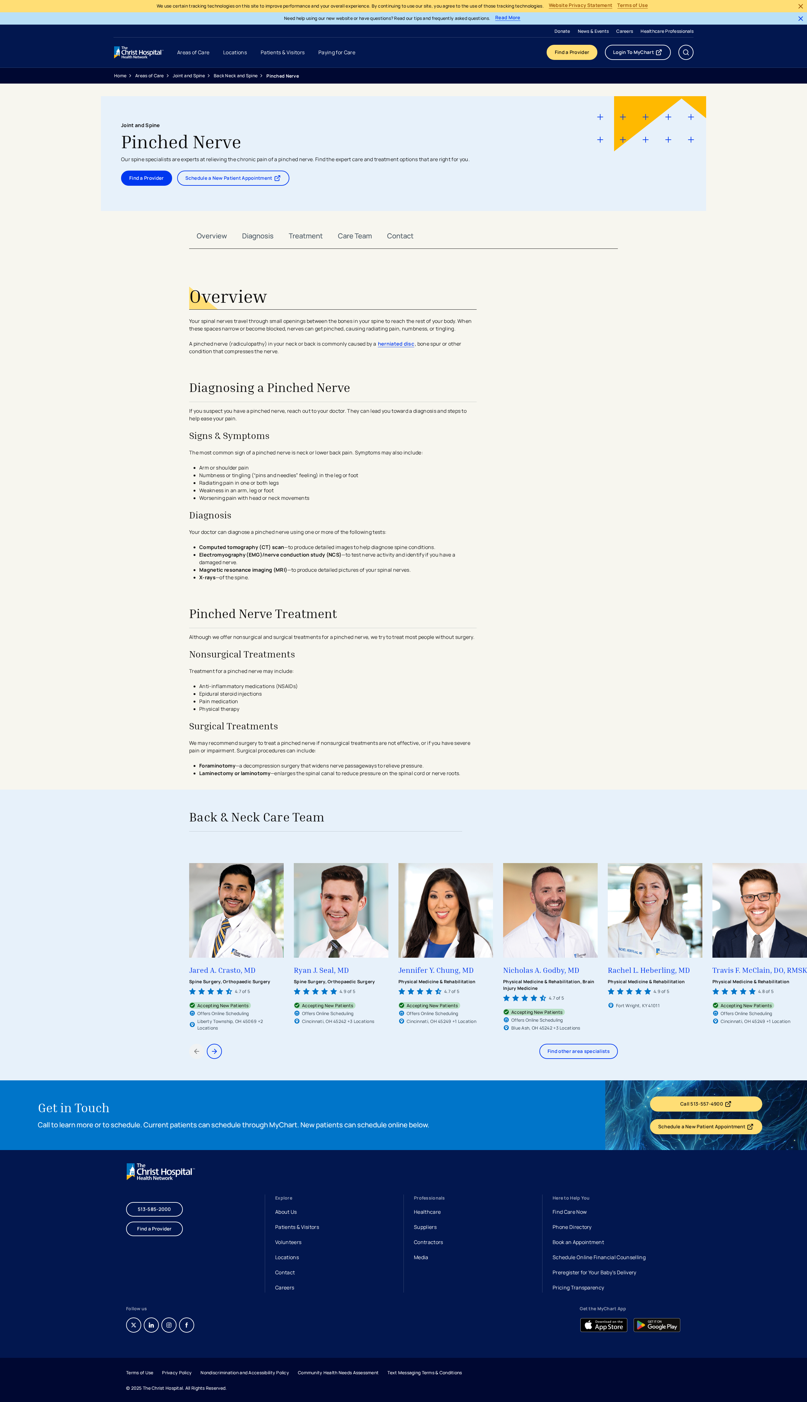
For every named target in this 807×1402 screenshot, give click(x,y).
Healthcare (427, 1211)
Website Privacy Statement (581, 6)
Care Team (355, 236)
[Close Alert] (800, 6)
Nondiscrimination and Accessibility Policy (244, 1373)
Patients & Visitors (297, 1227)
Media (421, 1257)
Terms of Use (632, 6)
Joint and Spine (189, 76)
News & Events (593, 31)
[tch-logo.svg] (139, 52)
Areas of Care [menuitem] (193, 52)
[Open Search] (686, 52)
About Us (286, 1211)
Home (120, 76)
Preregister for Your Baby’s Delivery (594, 1272)
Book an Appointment (578, 1243)
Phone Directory (572, 1227)
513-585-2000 (154, 1209)
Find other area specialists (579, 1051)
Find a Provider (572, 52)
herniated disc (396, 343)
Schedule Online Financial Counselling (599, 1257)
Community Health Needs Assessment (338, 1373)
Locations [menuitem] (235, 52)
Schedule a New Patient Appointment (232, 179)
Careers (624, 31)
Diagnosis (258, 236)
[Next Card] (214, 1051)
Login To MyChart (642, 53)
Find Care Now (570, 1211)
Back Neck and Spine (236, 76)
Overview (212, 236)
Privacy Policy (177, 1373)
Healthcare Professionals (667, 31)
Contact (400, 236)
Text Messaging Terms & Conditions (424, 1373)
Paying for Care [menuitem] (336, 52)
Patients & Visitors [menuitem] (283, 52)
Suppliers (425, 1227)
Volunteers (288, 1242)
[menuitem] (562, 31)
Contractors (428, 1242)
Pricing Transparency (578, 1287)
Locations (287, 1257)
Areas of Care (149, 76)
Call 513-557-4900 (716, 1105)
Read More (507, 18)
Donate (562, 31)
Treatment (306, 236)
